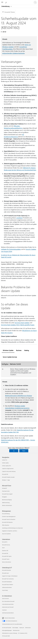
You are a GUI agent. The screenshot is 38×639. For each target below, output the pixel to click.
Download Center (6, 491)
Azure (3, 547)
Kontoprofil (4, 488)
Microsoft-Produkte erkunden (8, 477)
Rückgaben (4, 496)
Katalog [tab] (26, 350)
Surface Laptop (5, 462)
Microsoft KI (4, 542)
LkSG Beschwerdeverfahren (8, 612)
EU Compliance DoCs (22, 633)
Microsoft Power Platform (7, 584)
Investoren (4, 610)
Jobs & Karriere (5, 598)
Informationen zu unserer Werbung (9, 633)
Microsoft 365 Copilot (6, 556)
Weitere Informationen (7, 505)
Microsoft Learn (5, 573)
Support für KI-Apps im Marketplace (9, 576)
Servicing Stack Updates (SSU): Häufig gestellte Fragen (17, 325)
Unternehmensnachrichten (8, 604)
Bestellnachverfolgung (7, 499)
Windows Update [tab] (8, 350)
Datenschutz (28, 627)
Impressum (21, 627)
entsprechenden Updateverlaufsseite (13, 53)
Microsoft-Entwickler (6, 570)
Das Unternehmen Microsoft (8, 601)
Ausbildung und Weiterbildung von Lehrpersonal (12, 528)
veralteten (19, 218)
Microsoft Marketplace (7, 581)
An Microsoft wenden (6, 627)
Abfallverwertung (5, 502)
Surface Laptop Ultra (6, 465)
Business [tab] (18, 350)
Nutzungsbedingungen (7, 630)
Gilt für (4, 32)
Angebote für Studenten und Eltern (9, 531)
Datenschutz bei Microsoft (7, 607)
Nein (23, 451)
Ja (13, 451)
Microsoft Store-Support (7, 494)
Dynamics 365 (5, 550)
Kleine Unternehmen (6, 562)
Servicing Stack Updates (22, 323)
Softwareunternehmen (7, 587)
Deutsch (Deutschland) (9, 618)
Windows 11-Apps (6, 480)
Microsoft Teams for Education (8, 519)
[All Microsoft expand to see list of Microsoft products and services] (2, 2)
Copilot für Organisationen (8, 468)
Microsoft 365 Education (7, 522)
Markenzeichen (16, 630)
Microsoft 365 (5, 474)
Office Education (5, 525)
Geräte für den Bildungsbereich (8, 516)
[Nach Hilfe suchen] (6, 2)
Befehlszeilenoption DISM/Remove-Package (18, 396)
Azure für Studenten (6, 533)
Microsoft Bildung (6, 513)
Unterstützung (5, 6)
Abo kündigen (15, 627)
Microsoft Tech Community (8, 578)
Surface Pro (4, 460)
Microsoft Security (6, 544)
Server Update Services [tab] (10, 357)
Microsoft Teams (5, 559)
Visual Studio (5, 590)
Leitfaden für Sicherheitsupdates (11, 249)
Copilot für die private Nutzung (8, 471)
